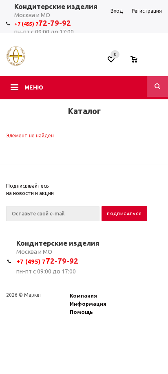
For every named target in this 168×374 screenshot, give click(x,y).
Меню (33, 87)
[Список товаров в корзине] (138, 61)
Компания (83, 295)
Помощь (81, 312)
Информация (88, 304)
